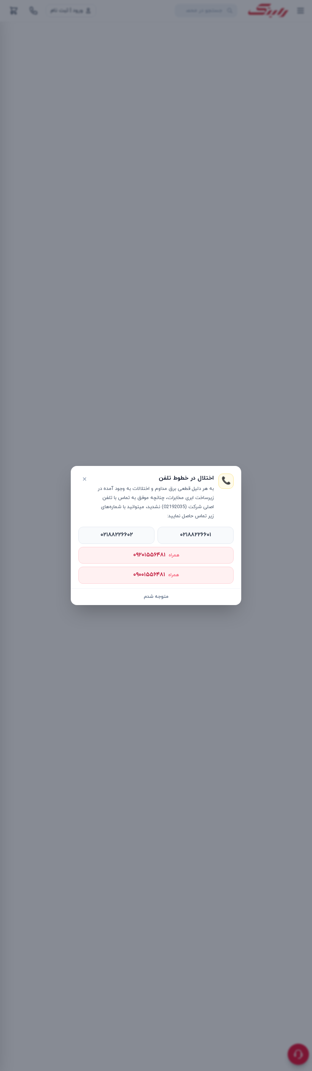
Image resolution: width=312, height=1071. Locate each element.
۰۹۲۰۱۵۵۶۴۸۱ (156, 555)
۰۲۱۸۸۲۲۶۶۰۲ (116, 535)
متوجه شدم (156, 596)
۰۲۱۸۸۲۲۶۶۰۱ (195, 535)
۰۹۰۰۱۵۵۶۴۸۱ (156, 575)
